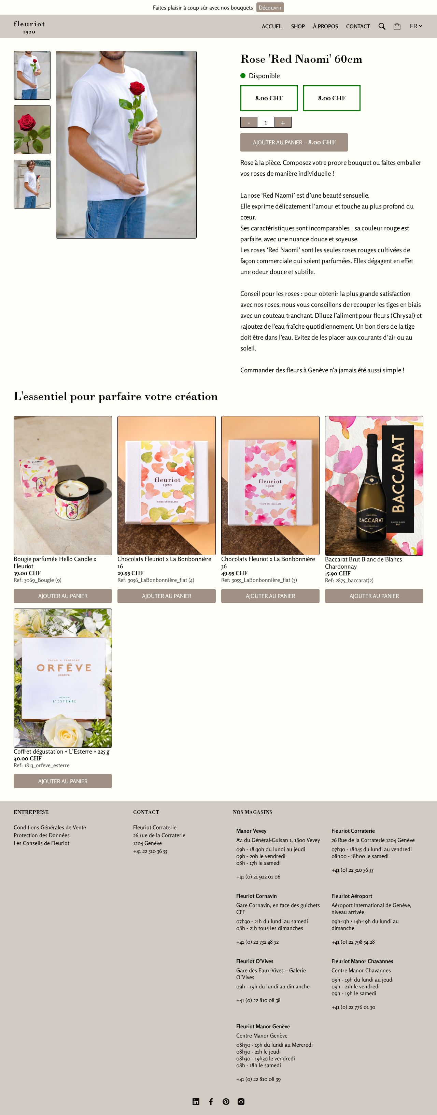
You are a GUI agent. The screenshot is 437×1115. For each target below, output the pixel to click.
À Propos (325, 26)
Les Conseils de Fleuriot (41, 843)
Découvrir (270, 7)
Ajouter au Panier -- (294, 142)
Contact (358, 26)
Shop (298, 26)
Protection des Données (42, 835)
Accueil (272, 26)
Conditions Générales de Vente (50, 827)
